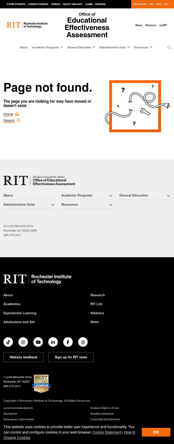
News (138, 25)
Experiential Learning (19, 313)
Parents (55, 4)
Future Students (16, 4)
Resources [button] (141, 47)
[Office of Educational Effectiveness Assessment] (39, 180)
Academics (11, 304)
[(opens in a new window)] (8, 342)
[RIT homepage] (27, 25)
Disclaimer (10, 414)
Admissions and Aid (19, 321)
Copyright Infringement (105, 419)
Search (9, 120)
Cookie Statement (106, 432)
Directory (150, 25)
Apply (159, 4)
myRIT (163, 25)
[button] (169, 47)
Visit (151, 4)
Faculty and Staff (72, 4)
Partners (100, 4)
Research (97, 295)
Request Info (140, 4)
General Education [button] (79, 47)
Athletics (97, 313)
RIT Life (96, 304)
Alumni (88, 4)
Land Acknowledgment (18, 408)
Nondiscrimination (102, 414)
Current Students (38, 4)
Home (8, 114)
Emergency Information (18, 419)
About (23, 47)
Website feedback (23, 357)
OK (156, 432)
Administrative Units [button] (112, 47)
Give (166, 4)
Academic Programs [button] (45, 47)
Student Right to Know (104, 408)
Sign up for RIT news (71, 357)
